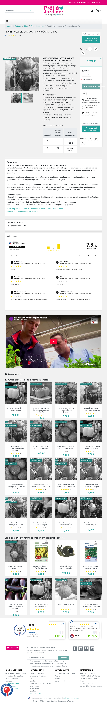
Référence (11, 226)
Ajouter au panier (92, 86)
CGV (32, 678)
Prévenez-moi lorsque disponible (91, 39)
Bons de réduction (62, 681)
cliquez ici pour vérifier (71, 698)
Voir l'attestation (17, 247)
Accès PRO (13, 647)
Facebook (75, 648)
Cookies (33, 681)
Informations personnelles (65, 673)
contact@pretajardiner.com (91, 686)
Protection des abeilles (14, 676)
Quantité (85, 71)
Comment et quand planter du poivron (22, 211)
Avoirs (57, 676)
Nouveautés (9, 681)
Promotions (34, 688)
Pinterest (83, 53)
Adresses (58, 678)
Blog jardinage (35, 693)
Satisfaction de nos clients (15, 673)
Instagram (92, 648)
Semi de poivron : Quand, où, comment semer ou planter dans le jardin (35, 209)
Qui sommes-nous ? (38, 673)
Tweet (96, 49)
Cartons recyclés (11, 678)
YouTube (80, 648)
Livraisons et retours (38, 676)
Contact (33, 691)
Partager (90, 49)
